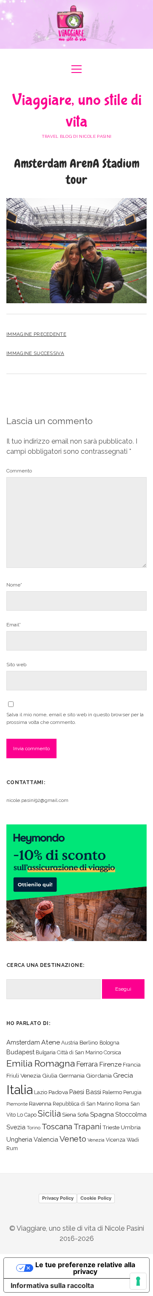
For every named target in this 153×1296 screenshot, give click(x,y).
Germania (72, 1075)
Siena (69, 1114)
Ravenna (40, 1103)
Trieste (110, 1127)
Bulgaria (46, 1052)
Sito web (16, 665)
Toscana (57, 1126)
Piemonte (17, 1103)
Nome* (14, 585)
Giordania (99, 1075)
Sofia (83, 1115)
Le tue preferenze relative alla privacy (85, 1268)
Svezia (16, 1127)
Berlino (88, 1042)
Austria (69, 1042)
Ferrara (87, 1064)
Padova (58, 1092)
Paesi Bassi (85, 1091)
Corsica (112, 1052)
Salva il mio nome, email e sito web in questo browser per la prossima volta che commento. (75, 718)
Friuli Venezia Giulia (31, 1075)
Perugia (132, 1092)
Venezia (96, 1139)
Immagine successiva (35, 353)
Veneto (73, 1138)
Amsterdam (23, 1042)
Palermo (112, 1092)
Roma (122, 1103)
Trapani (87, 1126)
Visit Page (76, 24)
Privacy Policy (58, 1198)
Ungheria (19, 1139)
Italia (19, 1089)
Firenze (110, 1064)
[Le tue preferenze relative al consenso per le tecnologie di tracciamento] (138, 1281)
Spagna (102, 1114)
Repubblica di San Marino (83, 1103)
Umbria (131, 1127)
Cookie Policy (95, 1198)
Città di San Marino (79, 1052)
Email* (13, 625)
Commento (19, 471)
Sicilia (49, 1114)
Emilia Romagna (40, 1063)
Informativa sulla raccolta (52, 1285)
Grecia (123, 1075)
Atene (50, 1042)
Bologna (109, 1042)
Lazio (40, 1092)
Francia (132, 1064)
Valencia (46, 1139)
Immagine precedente (36, 334)
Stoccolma (131, 1114)
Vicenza (115, 1140)
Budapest (20, 1052)
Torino (33, 1127)
